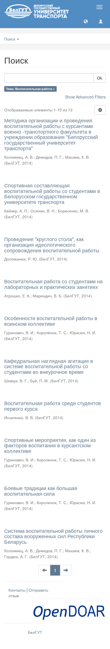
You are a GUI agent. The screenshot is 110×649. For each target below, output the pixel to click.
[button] (86, 21)
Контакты (16, 590)
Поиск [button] (10, 39)
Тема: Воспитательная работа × (30, 89)
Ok (99, 78)
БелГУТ (35, 632)
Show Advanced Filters (85, 97)
